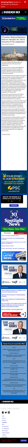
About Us (4, 418)
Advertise (4, 420)
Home (3, 416)
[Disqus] (14, 153)
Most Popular (7, 233)
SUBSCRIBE (14, 205)
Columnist (4, 435)
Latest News (21, 233)
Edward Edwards (5, 432)
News (3, 424)
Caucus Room (5, 430)
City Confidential (5, 428)
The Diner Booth (5, 426)
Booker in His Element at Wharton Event (11, 4)
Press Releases (5, 287)
